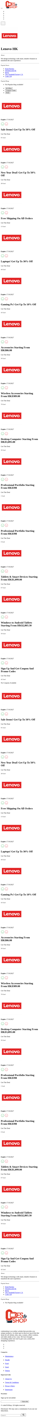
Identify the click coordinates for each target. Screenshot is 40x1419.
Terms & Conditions (12, 1382)
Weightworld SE (10, 71)
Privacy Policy (10, 1386)
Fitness (7, 19)
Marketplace (9, 11)
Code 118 (8, 76)
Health (7, 13)
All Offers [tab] (9, 88)
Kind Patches (9, 69)
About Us (8, 1379)
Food (7, 15)
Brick (7, 72)
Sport (7, 17)
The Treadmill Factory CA (14, 74)
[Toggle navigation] (2, 8)
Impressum (8, 1389)
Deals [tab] (7, 93)
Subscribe (25, 1401)
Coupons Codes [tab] (11, 90)
